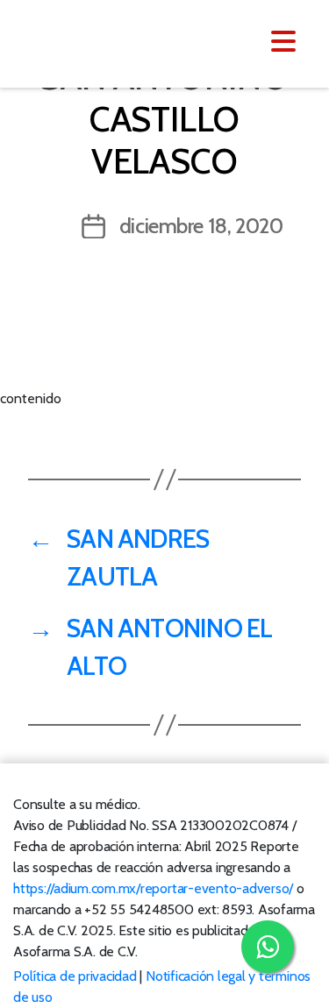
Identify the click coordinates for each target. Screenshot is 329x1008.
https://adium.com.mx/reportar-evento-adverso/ (153, 888)
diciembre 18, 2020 (201, 225)
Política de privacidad (75, 976)
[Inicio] (120, 42)
